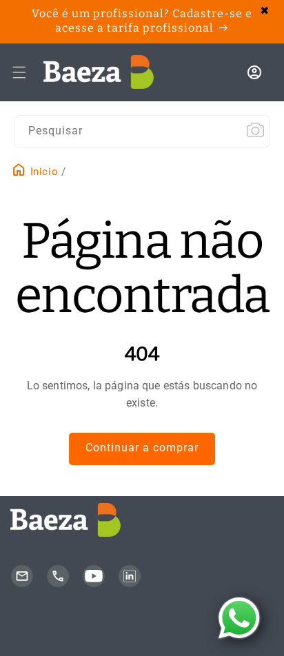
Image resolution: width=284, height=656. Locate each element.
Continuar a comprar (142, 447)
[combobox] (142, 131)
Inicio (42, 171)
